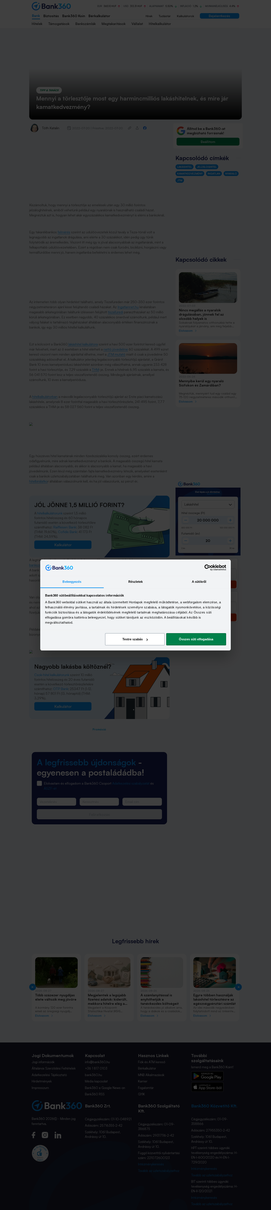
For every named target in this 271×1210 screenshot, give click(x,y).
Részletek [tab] (135, 581)
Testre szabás (132, 639)
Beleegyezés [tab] (71, 581)
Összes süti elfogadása (196, 639)
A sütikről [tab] (199, 581)
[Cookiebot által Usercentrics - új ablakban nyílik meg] (207, 568)
